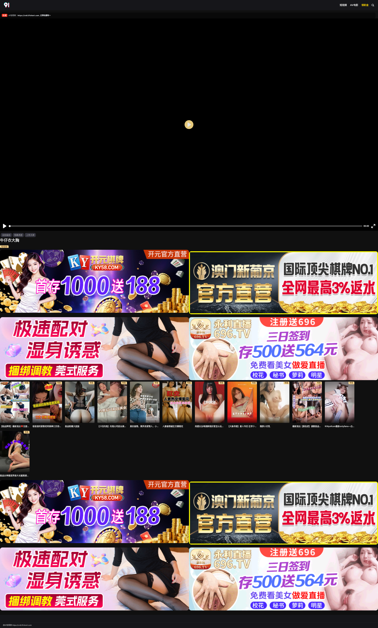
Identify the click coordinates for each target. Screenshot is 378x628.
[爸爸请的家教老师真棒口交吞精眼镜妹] (47, 402)
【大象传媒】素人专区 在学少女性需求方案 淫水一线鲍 (242, 426)
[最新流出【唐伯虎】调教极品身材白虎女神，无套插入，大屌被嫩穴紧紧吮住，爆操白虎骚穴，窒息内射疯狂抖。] (307, 402)
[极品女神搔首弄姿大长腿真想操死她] (15, 451)
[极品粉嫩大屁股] (79, 402)
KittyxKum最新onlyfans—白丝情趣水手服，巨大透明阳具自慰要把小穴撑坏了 (339, 426)
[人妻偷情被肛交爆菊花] (177, 402)
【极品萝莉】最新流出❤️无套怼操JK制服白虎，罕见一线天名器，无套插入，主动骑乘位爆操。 (15, 426)
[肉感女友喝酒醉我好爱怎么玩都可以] (209, 402)
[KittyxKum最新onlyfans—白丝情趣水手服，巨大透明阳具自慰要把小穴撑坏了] (339, 402)
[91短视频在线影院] (7, 5)
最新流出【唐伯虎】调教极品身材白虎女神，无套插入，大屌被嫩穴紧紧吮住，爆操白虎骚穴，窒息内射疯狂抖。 (307, 426)
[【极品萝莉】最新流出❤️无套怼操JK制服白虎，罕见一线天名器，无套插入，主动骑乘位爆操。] (15, 402)
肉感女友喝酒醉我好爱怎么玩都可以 (209, 426)
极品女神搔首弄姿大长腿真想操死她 (15, 475)
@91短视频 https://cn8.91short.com (17, 625)
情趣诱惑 (18, 235)
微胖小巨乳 (265, 426)
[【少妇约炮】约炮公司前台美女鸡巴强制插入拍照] (112, 402)
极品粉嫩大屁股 (72, 426)
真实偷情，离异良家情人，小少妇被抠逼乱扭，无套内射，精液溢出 (144, 426)
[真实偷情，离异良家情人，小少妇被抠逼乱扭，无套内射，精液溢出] (144, 402)
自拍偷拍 (6, 235)
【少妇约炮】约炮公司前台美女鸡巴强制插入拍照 (112, 426)
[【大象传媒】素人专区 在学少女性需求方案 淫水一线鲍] (242, 402)
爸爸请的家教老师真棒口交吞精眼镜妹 (47, 426)
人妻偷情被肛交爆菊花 (172, 426)
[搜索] (373, 5)
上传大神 (30, 235)
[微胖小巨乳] (274, 402)
